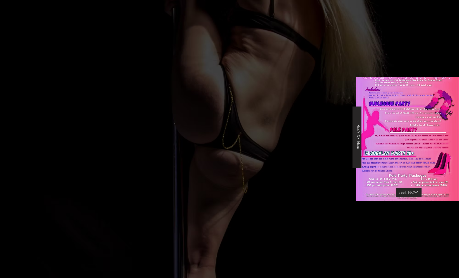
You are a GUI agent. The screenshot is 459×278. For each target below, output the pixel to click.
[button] (448, 113)
